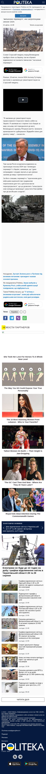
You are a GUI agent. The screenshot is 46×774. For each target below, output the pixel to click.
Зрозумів (23, 16)
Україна (14, 312)
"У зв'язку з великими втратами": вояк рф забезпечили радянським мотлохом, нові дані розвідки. (21, 294)
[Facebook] (5, 318)
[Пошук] (2, 2)
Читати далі (23, 700)
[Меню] (43, 2)
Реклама (5, 737)
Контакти (5, 741)
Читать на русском (36, 25)
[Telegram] (12, 318)
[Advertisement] (23, 248)
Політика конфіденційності (11, 730)
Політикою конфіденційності (23, 9)
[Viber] (18, 318)
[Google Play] (31, 764)
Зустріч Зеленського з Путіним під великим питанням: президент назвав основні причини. (22, 276)
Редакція (5, 734)
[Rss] (15, 757)
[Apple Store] (14, 764)
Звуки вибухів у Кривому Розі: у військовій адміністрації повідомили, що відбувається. (20, 285)
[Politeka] (23, 2)
